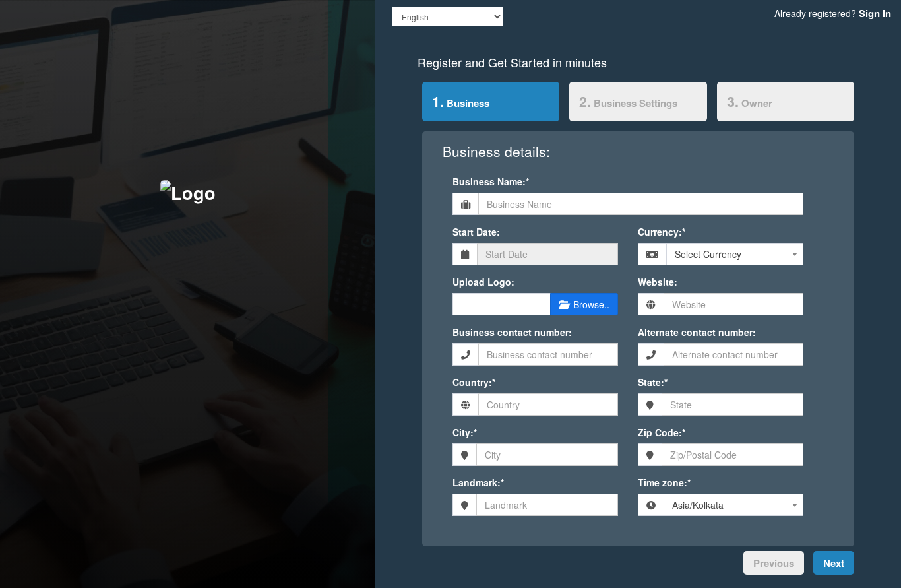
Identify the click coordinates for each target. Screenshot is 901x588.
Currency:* (661, 231)
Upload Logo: (483, 281)
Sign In (875, 13)
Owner (749, 101)
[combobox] (734, 254)
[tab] (491, 104)
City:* (464, 432)
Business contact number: (512, 332)
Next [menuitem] (833, 563)
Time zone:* (664, 482)
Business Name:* (490, 181)
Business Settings (628, 101)
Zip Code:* (661, 432)
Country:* (473, 382)
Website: (657, 281)
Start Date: (476, 231)
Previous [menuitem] (773, 563)
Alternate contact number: (697, 332)
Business (455, 101)
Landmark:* (478, 482)
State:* (653, 382)
